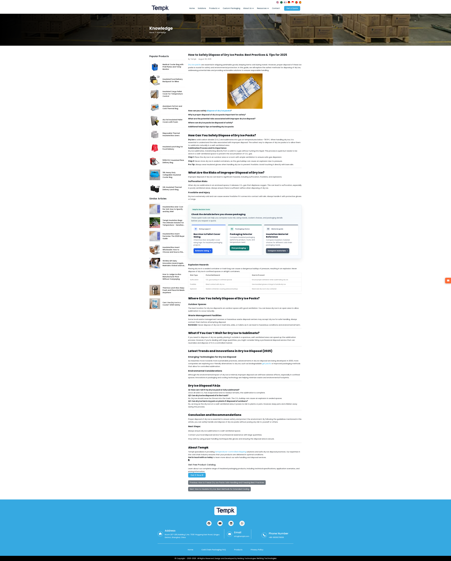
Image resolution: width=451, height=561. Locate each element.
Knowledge (161, 32)
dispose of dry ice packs (219, 110)
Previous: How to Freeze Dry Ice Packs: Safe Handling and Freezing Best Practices (227, 482)
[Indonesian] (292, 2)
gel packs (266, 363)
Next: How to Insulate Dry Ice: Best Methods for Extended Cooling (219, 489)
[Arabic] (281, 2)
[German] (289, 2)
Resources (262, 8)
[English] (277, 2)
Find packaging (238, 248)
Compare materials (277, 251)
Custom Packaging (231, 8)
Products (213, 8)
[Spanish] (300, 2)
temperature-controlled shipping (230, 451)
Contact (276, 8)
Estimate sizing (202, 251)
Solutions (202, 8)
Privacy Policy (257, 549)
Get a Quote (292, 8)
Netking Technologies (266, 558)
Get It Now (196, 475)
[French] (285, 2)
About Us (247, 8)
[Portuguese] (296, 2)
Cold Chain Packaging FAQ (213, 549)
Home (192, 8)
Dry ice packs (194, 64)
